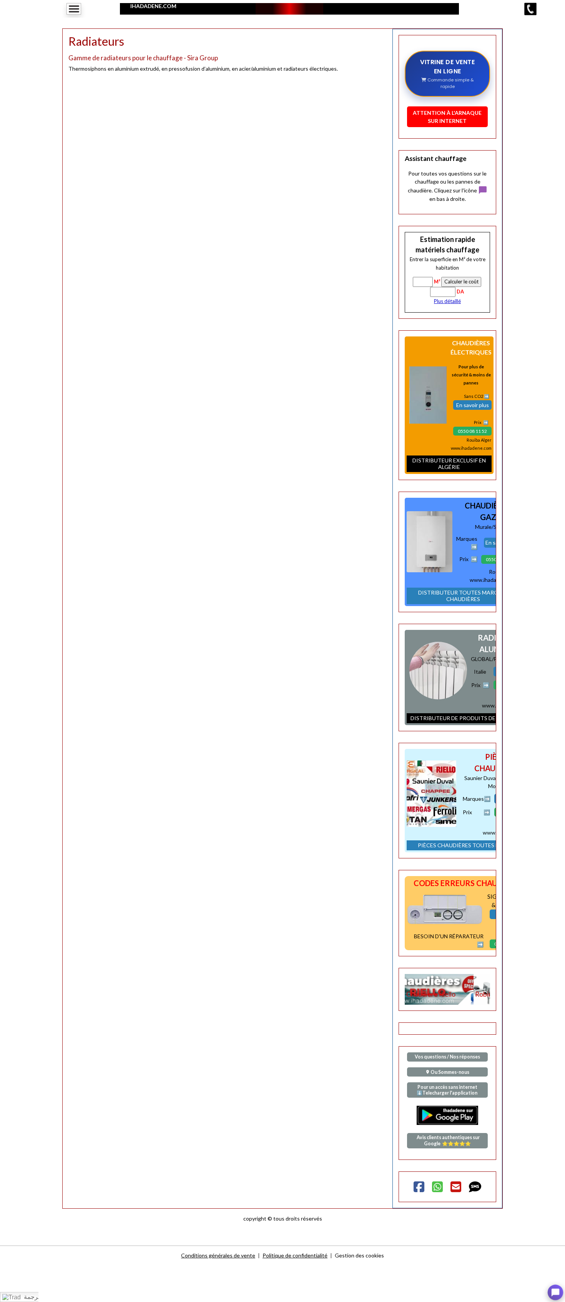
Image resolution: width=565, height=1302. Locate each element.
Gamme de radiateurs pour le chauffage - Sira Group (143, 58)
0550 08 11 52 (472, 431)
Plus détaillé (447, 301)
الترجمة (32, 1297)
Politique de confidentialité (295, 1255)
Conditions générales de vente (218, 1255)
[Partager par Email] (455, 1187)
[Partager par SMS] (475, 1187)
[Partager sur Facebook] (419, 1187)
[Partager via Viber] (437, 1187)
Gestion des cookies (359, 1255)
